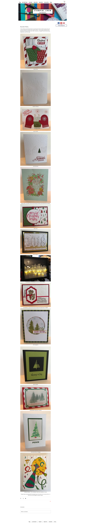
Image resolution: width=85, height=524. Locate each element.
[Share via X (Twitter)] (23, 498)
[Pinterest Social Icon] (64, 23)
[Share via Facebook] (20, 498)
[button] (64, 1)
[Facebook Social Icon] (59, 23)
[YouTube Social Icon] (61, 23)
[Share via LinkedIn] (25, 498)
